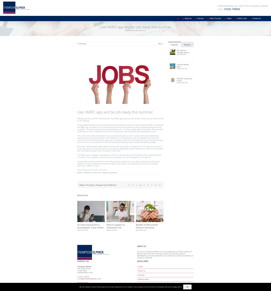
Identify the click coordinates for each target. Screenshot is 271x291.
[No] (268, 287)
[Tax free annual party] (172, 64)
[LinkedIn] (140, 185)
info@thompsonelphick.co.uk (90, 279)
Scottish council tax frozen (184, 80)
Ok (187, 287)
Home (140, 267)
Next (160, 44)
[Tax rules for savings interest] (172, 50)
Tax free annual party (183, 65)
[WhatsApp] (144, 185)
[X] (133, 185)
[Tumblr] (148, 185)
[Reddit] (137, 185)
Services (141, 275)
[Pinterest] (152, 185)
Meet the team (143, 279)
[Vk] (156, 185)
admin (81, 172)
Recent (187, 44)
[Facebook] (129, 185)
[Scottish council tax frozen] (172, 79)
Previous (82, 44)
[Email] (159, 185)
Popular (174, 44)
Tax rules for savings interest (183, 51)
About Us (141, 271)
